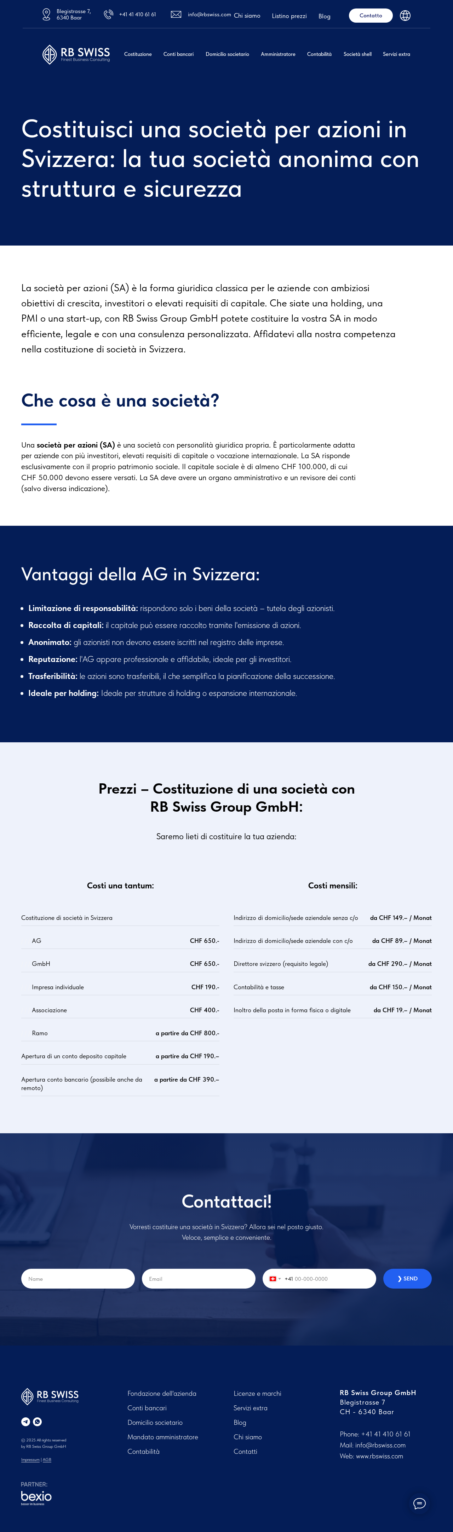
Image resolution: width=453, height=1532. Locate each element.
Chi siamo (247, 15)
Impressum (30, 1459)
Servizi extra (396, 54)
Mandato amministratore (162, 1437)
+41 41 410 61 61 (137, 14)
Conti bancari (179, 54)
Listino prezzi (289, 15)
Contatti (245, 1451)
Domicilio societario (227, 54)
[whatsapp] (37, 1421)
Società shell (358, 54)
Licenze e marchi (257, 1393)
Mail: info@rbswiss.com (373, 1445)
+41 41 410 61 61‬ (386, 1434)
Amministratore (278, 54)
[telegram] (25, 1421)
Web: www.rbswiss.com (371, 1456)
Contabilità (319, 54)
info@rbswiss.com (209, 14)
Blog (325, 16)
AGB (47, 1459)
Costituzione (138, 54)
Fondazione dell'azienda (161, 1393)
